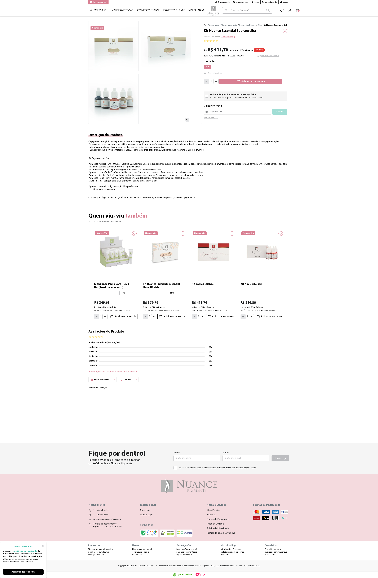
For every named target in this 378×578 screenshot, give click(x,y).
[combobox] (247, 10)
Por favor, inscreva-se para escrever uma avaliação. (112, 375)
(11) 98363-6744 (100, 510)
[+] (216, 81)
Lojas (257, 2)
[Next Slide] (287, 274)
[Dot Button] (197, 323)
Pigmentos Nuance (247, 25)
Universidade (224, 2)
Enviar (278, 458)
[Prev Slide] (90, 274)
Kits (259, 25)
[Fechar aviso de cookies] (43, 546)
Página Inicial (213, 25)
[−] (206, 81)
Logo (213, 10)
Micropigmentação (229, 25)
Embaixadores (242, 2)
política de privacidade (25, 551)
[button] (98, 2)
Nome (176, 453)
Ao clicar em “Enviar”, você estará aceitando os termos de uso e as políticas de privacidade (217, 468)
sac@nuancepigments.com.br (107, 519)
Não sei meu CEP (211, 118)
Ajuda (285, 2)
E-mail (226, 453)
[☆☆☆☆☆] (245, 41)
